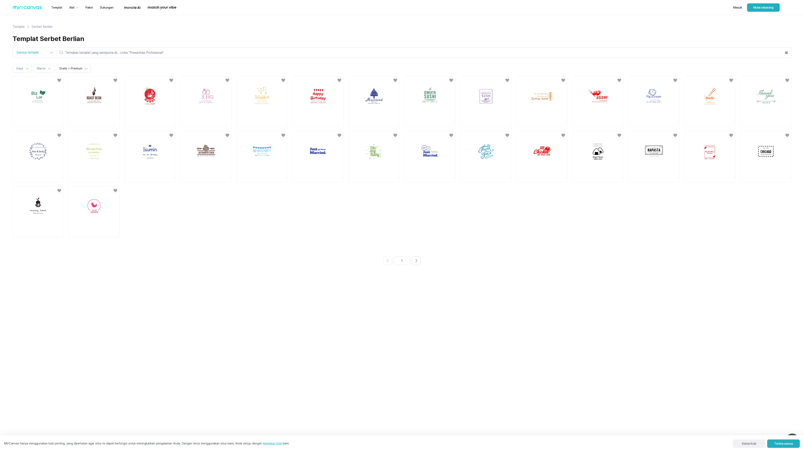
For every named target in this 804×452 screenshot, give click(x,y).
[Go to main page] (27, 8)
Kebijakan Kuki (272, 443)
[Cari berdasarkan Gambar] (786, 52)
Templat (19, 27)
